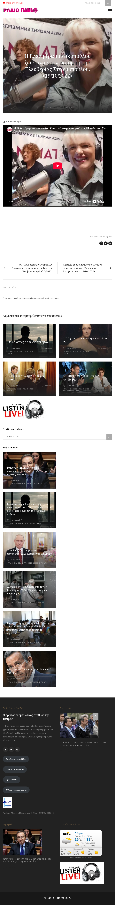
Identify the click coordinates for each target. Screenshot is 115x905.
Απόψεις (28, 563)
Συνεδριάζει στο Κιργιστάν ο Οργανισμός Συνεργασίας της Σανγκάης (29, 552)
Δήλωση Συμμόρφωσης (16, 790)
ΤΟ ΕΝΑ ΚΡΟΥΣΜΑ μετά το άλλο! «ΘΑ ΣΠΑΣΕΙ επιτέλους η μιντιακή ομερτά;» (83, 743)
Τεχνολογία (68, 391)
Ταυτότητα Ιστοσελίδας (16, 759)
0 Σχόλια (48, 348)
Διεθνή (36, 563)
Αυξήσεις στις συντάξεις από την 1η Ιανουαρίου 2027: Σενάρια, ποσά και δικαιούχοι (27, 590)
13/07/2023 (67, 751)
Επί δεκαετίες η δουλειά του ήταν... (28, 342)
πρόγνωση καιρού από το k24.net (81, 857)
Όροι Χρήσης (11, 780)
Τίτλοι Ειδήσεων (14, 351)
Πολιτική (38, 484)
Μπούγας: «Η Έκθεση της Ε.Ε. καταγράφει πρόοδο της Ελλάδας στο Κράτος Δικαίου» (28, 471)
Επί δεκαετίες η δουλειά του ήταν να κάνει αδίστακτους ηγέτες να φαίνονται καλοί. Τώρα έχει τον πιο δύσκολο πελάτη (29, 509)
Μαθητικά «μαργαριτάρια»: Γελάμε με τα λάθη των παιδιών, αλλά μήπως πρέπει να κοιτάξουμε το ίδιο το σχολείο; (28, 628)
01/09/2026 (15, 480)
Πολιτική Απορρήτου (15, 769)
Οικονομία (39, 603)
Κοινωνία (28, 484)
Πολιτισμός (28, 351)
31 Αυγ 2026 (70, 348)
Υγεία (9, 353)
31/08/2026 (15, 639)
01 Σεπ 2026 (14, 348)
